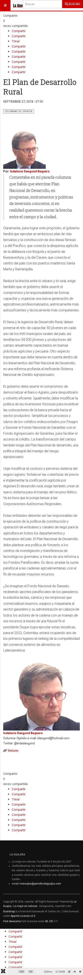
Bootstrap (9, 911)
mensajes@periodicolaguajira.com (40, 883)
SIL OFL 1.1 (51, 921)
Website (13, 750)
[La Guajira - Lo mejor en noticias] (21, 5)
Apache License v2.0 (23, 915)
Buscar (74, 4)
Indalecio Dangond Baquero (30, 171)
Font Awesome (12, 921)
